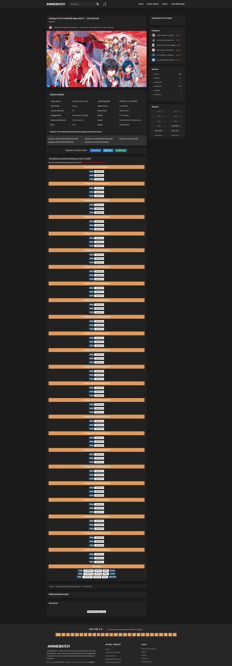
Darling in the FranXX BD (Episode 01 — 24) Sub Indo (71, 27)
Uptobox (98, 570)
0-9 (58, 635)
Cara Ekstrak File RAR (112, 652)
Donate (143, 655)
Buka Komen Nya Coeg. (96, 612)
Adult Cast (167, 82)
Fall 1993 (176, 131)
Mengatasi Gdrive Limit (113, 659)
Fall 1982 (176, 126)
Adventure (167, 86)
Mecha (127, 120)
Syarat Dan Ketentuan (148, 649)
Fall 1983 (159, 131)
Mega (106, 570)
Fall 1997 (176, 136)
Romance (134, 120)
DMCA (143, 652)
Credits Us (145, 658)
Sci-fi (141, 120)
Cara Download (110, 656)
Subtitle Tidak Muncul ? (113, 662)
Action (121, 120)
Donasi (107, 649)
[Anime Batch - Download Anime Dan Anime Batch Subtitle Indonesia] (56, 6)
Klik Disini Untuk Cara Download (93, 163)
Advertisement (146, 662)
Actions (167, 78)
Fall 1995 (159, 136)
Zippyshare (99, 171)
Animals (167, 90)
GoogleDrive (89, 570)
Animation (167, 94)
